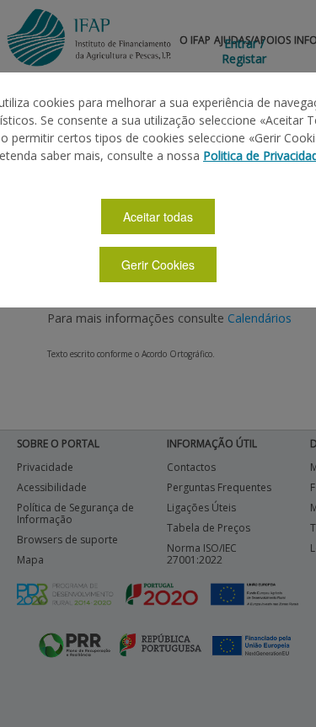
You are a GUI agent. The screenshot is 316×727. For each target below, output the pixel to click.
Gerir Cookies (158, 264)
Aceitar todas (158, 216)
